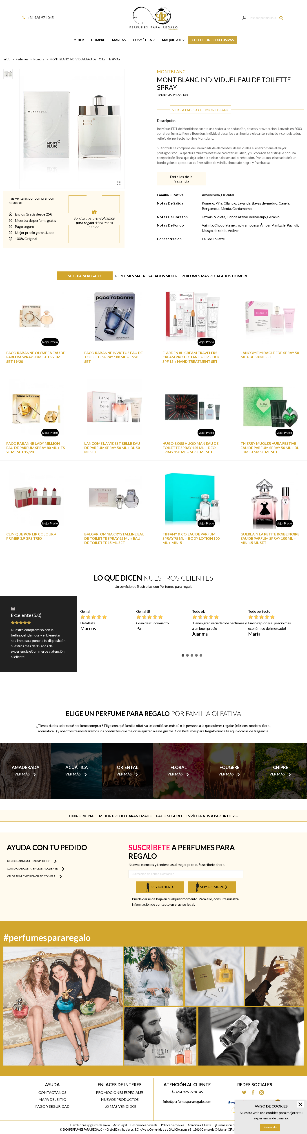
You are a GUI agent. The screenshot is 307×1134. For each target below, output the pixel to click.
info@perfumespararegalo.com (187, 1101)
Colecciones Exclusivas (213, 40)
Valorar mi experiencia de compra (31, 876)
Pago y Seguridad (52, 1106)
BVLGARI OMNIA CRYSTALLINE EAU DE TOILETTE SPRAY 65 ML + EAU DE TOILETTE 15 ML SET (114, 538)
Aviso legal (120, 1125)
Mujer (78, 40)
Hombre (98, 40)
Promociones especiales (120, 1092)
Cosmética (142, 40)
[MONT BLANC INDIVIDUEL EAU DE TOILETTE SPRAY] (118, 183)
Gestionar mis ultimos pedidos (29, 861)
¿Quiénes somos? (226, 1125)
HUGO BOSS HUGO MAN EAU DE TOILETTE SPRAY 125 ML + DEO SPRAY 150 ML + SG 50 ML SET (190, 447)
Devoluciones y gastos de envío (90, 1125)
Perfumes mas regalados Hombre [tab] (215, 276)
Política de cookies (172, 1125)
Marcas (119, 40)
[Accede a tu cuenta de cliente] (244, 18)
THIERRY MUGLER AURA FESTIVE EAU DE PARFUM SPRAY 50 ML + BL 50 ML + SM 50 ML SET (269, 447)
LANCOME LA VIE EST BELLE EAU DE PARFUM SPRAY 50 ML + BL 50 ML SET (112, 447)
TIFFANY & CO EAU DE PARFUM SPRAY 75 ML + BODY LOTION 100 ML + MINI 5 (191, 538)
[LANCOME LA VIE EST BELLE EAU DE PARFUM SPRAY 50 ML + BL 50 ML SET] (114, 407)
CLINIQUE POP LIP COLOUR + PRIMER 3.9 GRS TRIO (31, 536)
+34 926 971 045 (40, 17)
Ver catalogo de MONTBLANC (200, 110)
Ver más (22, 774)
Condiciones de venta (144, 1125)
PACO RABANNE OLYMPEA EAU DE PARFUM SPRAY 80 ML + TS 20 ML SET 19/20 (35, 356)
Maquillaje (172, 40)
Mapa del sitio (52, 1099)
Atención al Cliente (199, 1125)
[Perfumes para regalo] (153, 18)
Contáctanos (52, 1092)
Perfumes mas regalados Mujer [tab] (146, 276)
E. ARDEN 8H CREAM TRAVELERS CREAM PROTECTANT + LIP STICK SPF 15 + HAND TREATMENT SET (191, 356)
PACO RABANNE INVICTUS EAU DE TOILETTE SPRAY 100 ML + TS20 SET (113, 356)
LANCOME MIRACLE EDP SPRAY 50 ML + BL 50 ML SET (269, 354)
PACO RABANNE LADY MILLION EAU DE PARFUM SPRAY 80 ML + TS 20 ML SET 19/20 (35, 447)
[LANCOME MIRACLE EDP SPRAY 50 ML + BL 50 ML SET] (270, 316)
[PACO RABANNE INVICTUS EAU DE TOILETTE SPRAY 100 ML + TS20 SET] (114, 316)
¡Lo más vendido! (119, 1106)
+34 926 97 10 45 (189, 1092)
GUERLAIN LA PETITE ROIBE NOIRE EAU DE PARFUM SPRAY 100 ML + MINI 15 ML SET (269, 538)
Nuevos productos (120, 1099)
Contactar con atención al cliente (32, 868)
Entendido (270, 1127)
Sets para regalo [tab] (84, 276)
